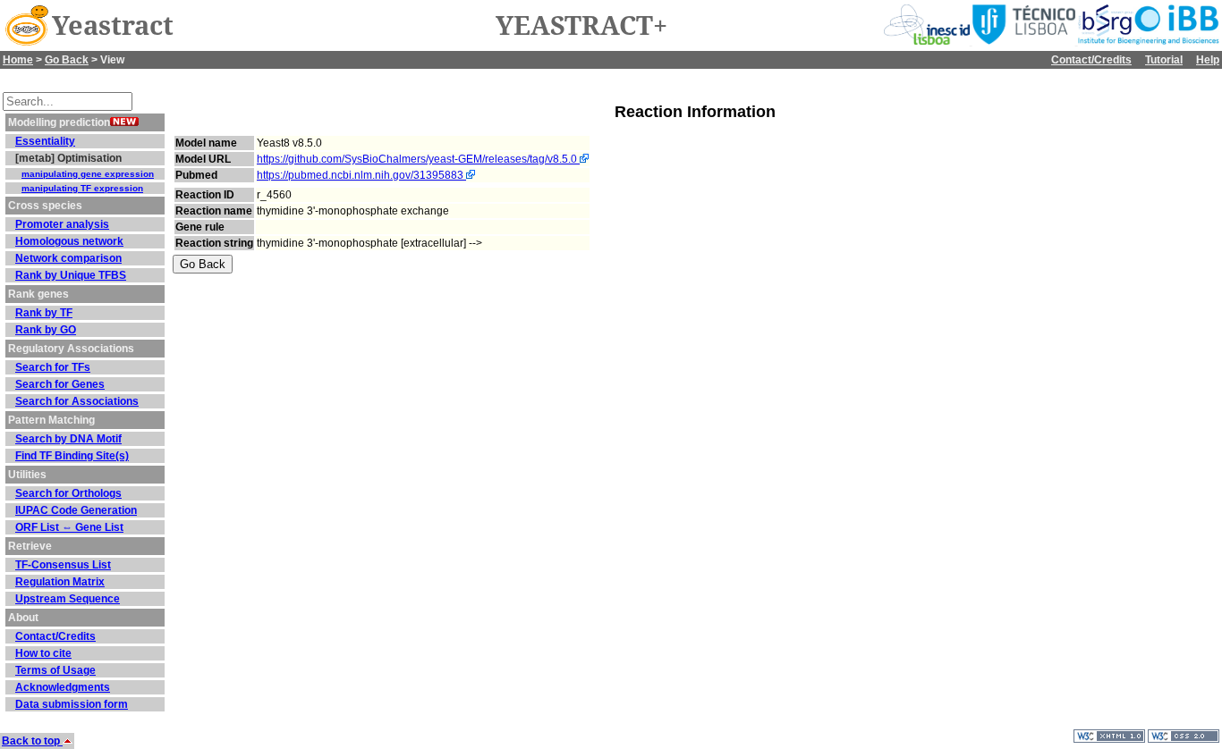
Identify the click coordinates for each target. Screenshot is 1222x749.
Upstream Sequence (67, 599)
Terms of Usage (55, 670)
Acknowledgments (62, 687)
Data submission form (71, 704)
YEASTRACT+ (581, 26)
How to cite (43, 653)
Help (1207, 60)
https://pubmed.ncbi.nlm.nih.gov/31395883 (361, 175)
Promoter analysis (62, 224)
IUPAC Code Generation (76, 510)
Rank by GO (45, 330)
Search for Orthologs (68, 493)
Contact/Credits (1091, 60)
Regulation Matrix (60, 582)
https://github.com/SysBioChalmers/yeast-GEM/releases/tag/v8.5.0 (418, 159)
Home (18, 60)
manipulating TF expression (82, 188)
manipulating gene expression (87, 174)
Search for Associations (77, 401)
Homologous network (69, 241)
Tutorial (1164, 60)
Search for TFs (52, 367)
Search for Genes (60, 384)
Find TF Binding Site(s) (72, 456)
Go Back (67, 60)
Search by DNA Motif (68, 439)
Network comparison (68, 258)
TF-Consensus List (63, 565)
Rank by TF (43, 313)
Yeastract (113, 26)
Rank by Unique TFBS (70, 275)
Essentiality (45, 141)
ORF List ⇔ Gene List (69, 527)
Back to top (32, 741)
